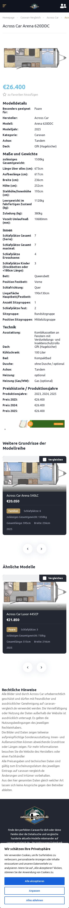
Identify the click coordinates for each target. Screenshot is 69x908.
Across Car (53, 17)
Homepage (9, 17)
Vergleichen (55, 459)
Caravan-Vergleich (31, 17)
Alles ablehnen (34, 900)
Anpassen (34, 890)
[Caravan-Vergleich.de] (34, 6)
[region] (34, 875)
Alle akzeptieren (34, 881)
